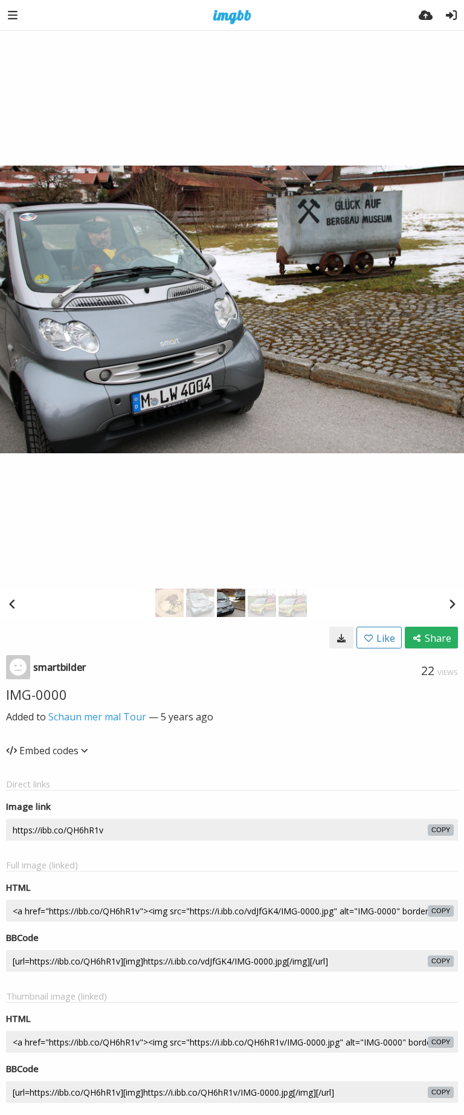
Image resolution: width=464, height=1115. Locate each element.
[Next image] (452, 604)
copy (440, 829)
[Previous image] (12, 604)
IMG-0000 (36, 694)
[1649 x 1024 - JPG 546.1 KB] (341, 637)
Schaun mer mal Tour (97, 716)
